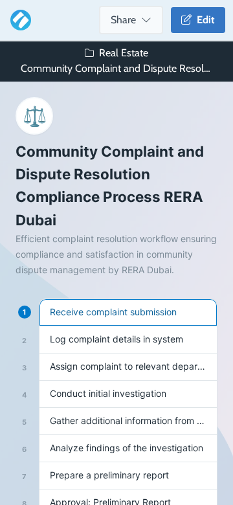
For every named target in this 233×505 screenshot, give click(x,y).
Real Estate (123, 53)
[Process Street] (18, 20)
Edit (203, 20)
